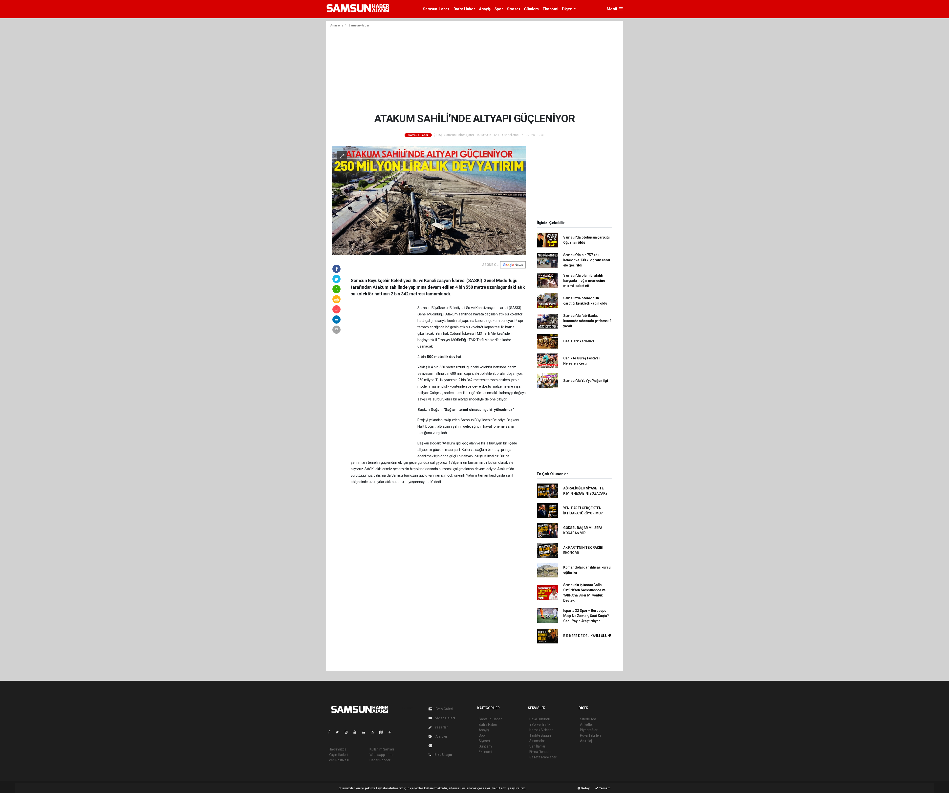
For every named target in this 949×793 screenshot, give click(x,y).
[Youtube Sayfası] (356, 732)
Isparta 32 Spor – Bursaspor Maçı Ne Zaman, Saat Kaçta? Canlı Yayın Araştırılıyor (586, 616)
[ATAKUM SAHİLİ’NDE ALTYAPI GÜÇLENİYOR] (429, 200)
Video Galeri (444, 718)
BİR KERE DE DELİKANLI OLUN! (587, 636)
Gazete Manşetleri (543, 757)
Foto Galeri (444, 709)
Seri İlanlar (537, 746)
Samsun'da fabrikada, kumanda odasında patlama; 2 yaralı (587, 321)
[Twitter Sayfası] (339, 732)
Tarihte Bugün (540, 735)
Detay (585, 788)
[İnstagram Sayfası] (348, 732)
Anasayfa (337, 25)
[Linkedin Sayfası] (365, 732)
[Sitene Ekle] (391, 732)
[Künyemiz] (432, 746)
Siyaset (513, 9)
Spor (499, 9)
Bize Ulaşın (443, 755)
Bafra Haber (464, 9)
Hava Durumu (539, 719)
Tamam (604, 788)
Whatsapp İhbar (381, 755)
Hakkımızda (337, 749)
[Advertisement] (474, 71)
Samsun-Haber (436, 9)
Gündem (531, 9)
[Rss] (374, 732)
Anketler (586, 725)
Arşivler (441, 736)
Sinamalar (537, 741)
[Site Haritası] (383, 732)
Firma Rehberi (540, 752)
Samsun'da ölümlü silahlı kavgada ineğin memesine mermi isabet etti (584, 280)
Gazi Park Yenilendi (578, 341)
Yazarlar (441, 727)
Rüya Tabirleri (590, 735)
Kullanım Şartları (381, 749)
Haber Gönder (379, 760)
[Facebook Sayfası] (331, 732)
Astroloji (586, 741)
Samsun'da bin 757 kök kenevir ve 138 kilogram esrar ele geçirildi (586, 260)
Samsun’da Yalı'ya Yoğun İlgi (585, 381)
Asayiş (485, 9)
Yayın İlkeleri (338, 755)
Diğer (567, 9)
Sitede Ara (588, 719)
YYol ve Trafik (539, 725)
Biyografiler (589, 730)
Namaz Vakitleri (541, 730)
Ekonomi (550, 9)
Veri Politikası (339, 760)
